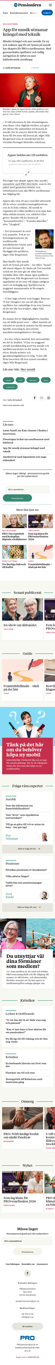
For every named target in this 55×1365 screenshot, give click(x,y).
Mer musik (28, 369)
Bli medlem (27, 1326)
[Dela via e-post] (41, 398)
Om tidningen (13, 1263)
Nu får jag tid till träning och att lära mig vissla (27, 1040)
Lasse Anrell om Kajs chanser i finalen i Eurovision (25, 432)
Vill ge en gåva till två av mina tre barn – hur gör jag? (25, 825)
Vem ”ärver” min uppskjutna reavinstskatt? (22, 816)
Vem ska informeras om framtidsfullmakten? (19, 807)
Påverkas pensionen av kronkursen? (26, 869)
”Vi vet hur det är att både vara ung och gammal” (26, 1021)
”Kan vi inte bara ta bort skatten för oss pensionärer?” (26, 1030)
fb (27, 1273)
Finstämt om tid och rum (20, 1072)
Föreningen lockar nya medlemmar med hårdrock (26, 440)
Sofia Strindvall (12, 67)
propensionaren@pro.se (27, 1301)
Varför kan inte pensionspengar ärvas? (24, 884)
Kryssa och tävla (38, 12)
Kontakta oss (28, 1263)
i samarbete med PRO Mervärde (25, 182)
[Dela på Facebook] (34, 398)
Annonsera (42, 1263)
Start (5, 12)
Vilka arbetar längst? (17, 876)
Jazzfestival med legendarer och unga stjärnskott (24, 458)
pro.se (28, 1350)
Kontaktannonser (19, 12)
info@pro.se (27, 1317)
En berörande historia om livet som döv (26, 1064)
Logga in (47, 12)
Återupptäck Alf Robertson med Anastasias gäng (24, 1080)
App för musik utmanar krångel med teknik (24, 449)
